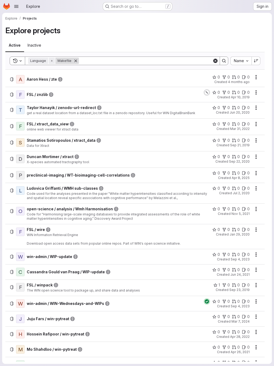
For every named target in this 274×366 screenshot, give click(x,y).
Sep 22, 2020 (239, 161)
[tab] (14, 45)
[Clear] (215, 61)
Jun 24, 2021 (240, 274)
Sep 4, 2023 (240, 259)
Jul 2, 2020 (241, 193)
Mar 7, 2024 (240, 321)
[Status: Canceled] (207, 92)
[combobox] (241, 61)
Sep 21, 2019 (240, 145)
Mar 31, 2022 (240, 129)
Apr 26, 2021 (240, 352)
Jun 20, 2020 (240, 112)
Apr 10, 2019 (240, 97)
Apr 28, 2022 (240, 337)
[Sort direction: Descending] (256, 61)
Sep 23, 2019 (239, 290)
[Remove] (76, 61)
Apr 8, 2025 (241, 178)
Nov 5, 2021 (240, 214)
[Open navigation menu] (16, 6)
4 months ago (239, 82)
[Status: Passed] (207, 301)
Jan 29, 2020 (240, 234)
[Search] (224, 61)
